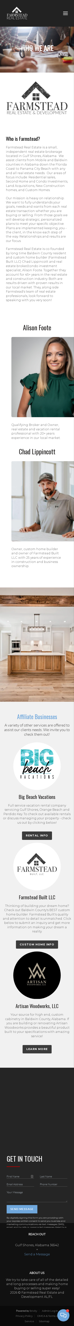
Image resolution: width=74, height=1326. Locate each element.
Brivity (33, 1310)
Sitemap (44, 1321)
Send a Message (37, 1254)
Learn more (37, 1049)
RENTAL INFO (37, 835)
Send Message (22, 1209)
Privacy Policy (24, 1315)
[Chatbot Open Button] (63, 1315)
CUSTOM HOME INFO (37, 944)
